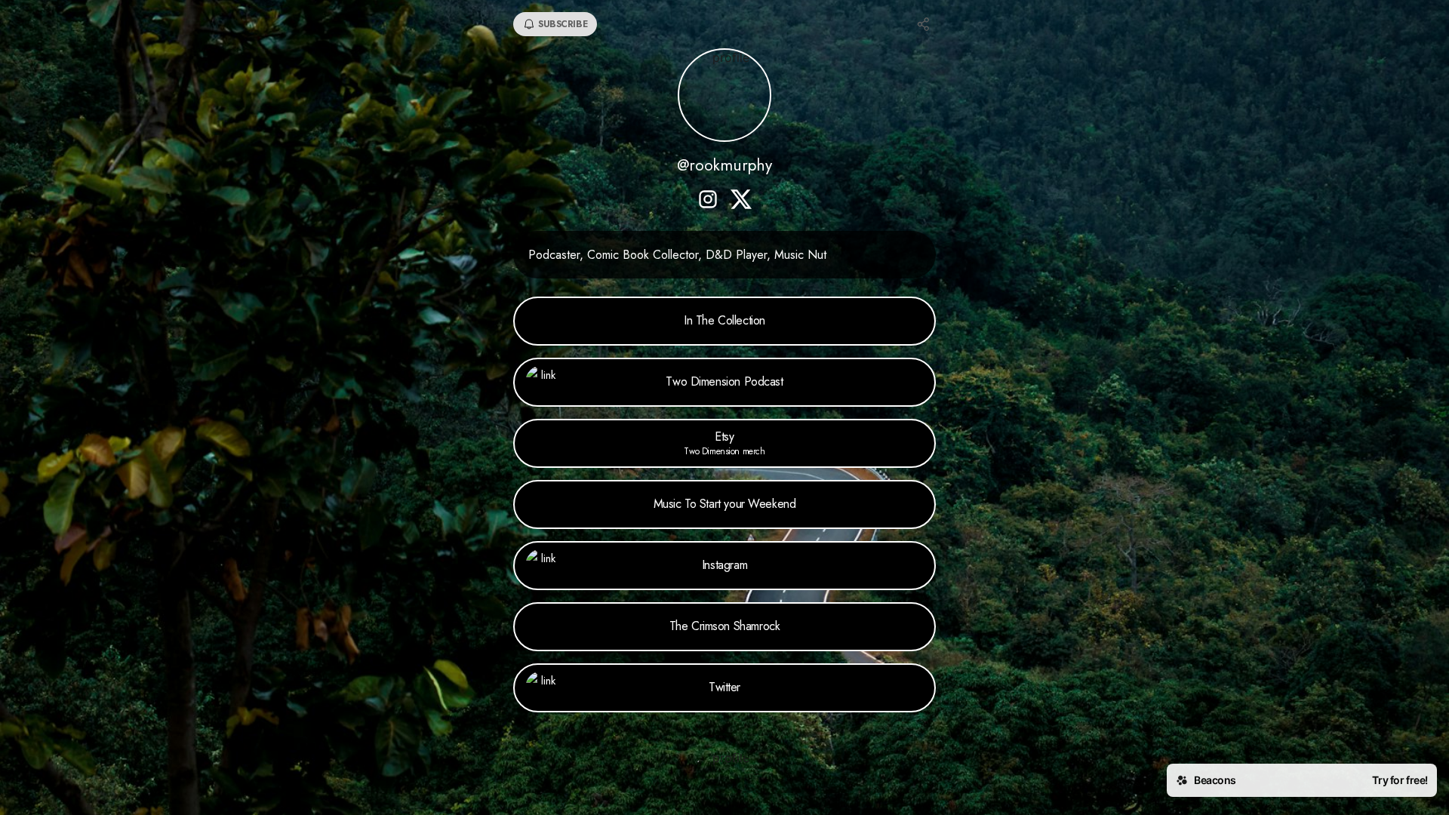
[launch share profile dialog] (924, 24)
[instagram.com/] (707, 201)
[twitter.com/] (741, 201)
